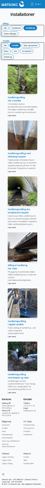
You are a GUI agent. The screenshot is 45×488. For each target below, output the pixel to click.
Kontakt (26, 457)
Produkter (26, 431)
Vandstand (16, 28)
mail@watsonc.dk (29, 411)
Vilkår (25, 460)
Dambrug (8, 57)
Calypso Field (6, 460)
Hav (15, 51)
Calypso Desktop (8, 457)
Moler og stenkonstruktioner (8, 445)
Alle (5, 28)
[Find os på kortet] (10, 403)
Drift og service (28, 428)
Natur (6, 51)
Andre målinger (10, 33)
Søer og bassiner (31, 45)
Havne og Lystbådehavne (11, 441)
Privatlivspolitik (28, 463)
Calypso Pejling (7, 463)
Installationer (27, 434)
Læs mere (12, 115)
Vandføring (30, 28)
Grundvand (26, 51)
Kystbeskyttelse (7, 438)
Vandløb (15, 45)
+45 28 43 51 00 (29, 406)
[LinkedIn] (3, 474)
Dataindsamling (28, 425)
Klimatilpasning (7, 434)
